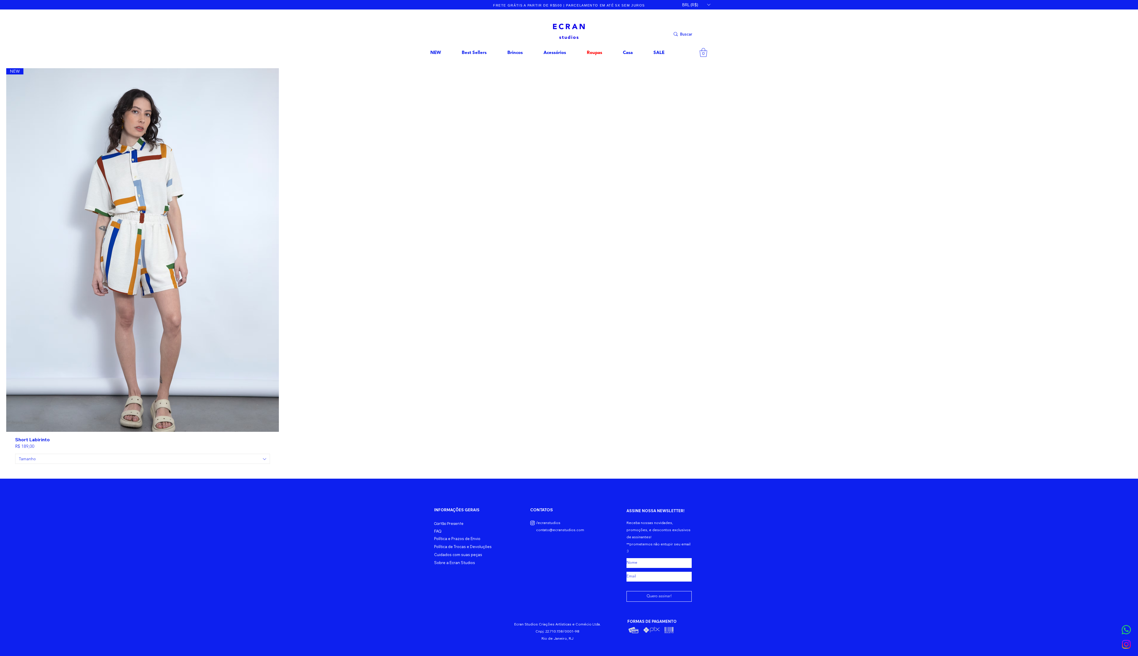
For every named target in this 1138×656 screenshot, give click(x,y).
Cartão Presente (448, 524)
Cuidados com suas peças (458, 554)
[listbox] (696, 4)
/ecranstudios (548, 522)
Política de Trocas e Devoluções (463, 546)
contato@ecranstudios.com (560, 530)
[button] (696, 4)
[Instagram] (1126, 644)
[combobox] (142, 459)
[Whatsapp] (1126, 630)
